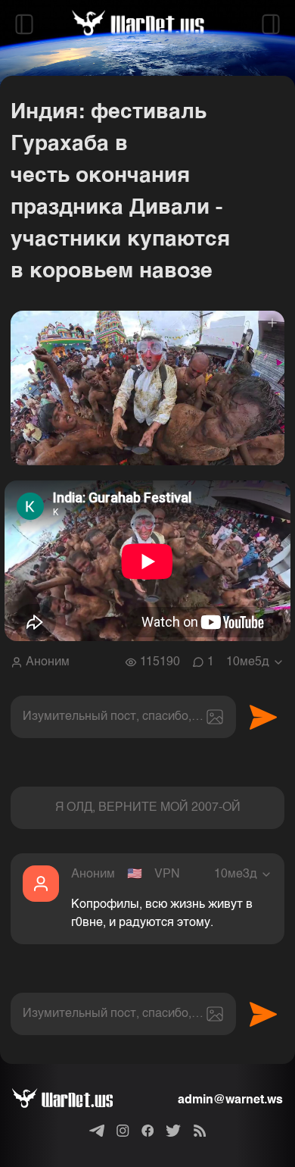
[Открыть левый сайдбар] (24, 24)
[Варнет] (74, 1100)
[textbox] (123, 717)
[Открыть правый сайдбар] (271, 24)
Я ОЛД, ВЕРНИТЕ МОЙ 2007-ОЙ (148, 808)
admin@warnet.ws (230, 1100)
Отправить (263, 717)
